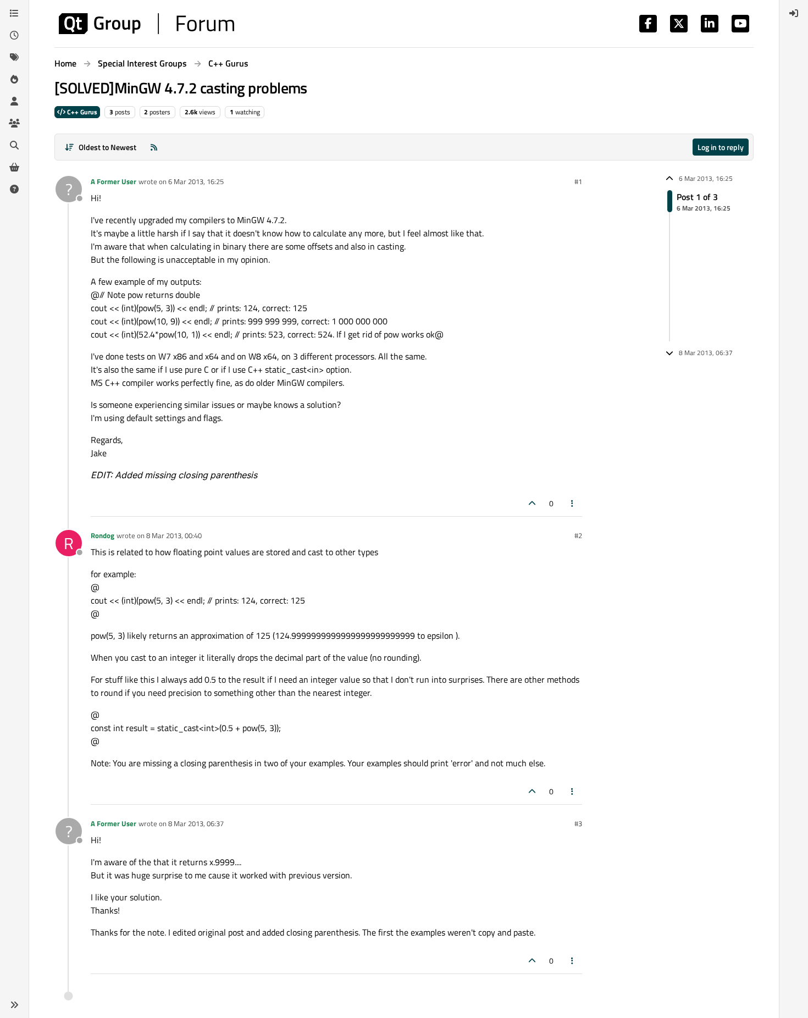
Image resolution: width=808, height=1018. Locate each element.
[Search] (14, 145)
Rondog (102, 535)
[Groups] (14, 123)
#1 (578, 181)
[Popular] (14, 79)
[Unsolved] (14, 189)
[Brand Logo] (146, 23)
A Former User (113, 181)
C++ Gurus (81, 112)
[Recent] (14, 35)
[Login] (794, 13)
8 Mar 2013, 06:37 (196, 823)
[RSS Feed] (154, 147)
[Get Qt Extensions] (14, 167)
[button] (14, 1005)
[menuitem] (794, 13)
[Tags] (14, 57)
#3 (578, 823)
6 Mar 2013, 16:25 (196, 181)
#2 (578, 535)
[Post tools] (573, 503)
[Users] (14, 101)
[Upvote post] (532, 503)
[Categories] (14, 13)
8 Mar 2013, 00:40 (174, 535)
